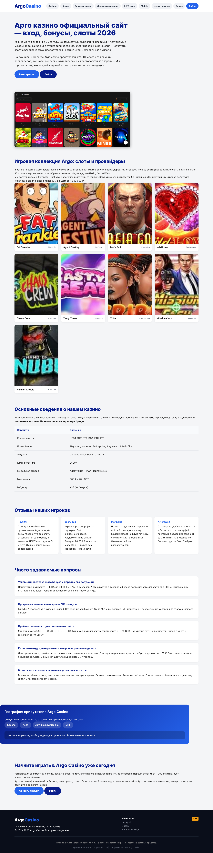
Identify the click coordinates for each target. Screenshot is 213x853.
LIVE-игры (129, 6)
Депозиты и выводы (107, 6)
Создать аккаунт (29, 790)
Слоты (179, 6)
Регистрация (26, 74)
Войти (192, 6)
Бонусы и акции (83, 6)
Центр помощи (162, 6)
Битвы (65, 6)
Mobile (144, 6)
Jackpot (53, 6)
